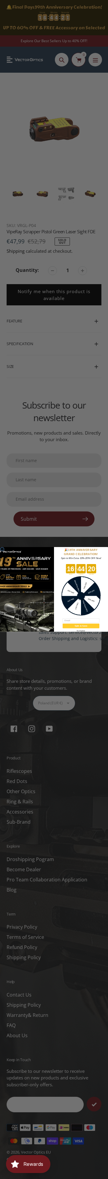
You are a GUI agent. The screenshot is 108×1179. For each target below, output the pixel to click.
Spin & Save (81, 626)
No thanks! (81, 631)
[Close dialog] (2, 549)
